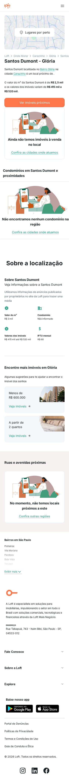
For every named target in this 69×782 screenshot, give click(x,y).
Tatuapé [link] (8, 563)
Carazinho (39, 55)
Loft (6, 55)
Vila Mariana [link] (10, 550)
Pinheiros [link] (9, 546)
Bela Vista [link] (9, 559)
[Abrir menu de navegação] (62, 6)
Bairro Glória (47, 69)
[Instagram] (23, 771)
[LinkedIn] (35, 771)
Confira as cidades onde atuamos (34, 152)
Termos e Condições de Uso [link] (21, 738)
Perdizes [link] (9, 555)
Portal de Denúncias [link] (16, 723)
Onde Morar (21, 55)
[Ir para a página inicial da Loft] (8, 6)
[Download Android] (19, 709)
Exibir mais (10, 571)
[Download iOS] (47, 709)
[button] (34, 651)
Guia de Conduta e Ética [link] (18, 746)
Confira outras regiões (34, 516)
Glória (52, 55)
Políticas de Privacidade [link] (18, 731)
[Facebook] (46, 771)
